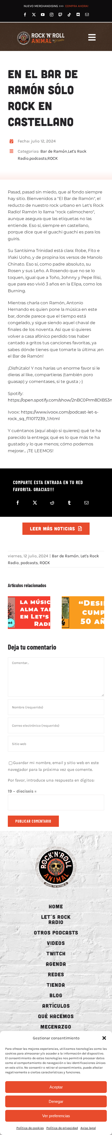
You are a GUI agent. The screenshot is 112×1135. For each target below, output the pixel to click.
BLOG (56, 995)
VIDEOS (56, 943)
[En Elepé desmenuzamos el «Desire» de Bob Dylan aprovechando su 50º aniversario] (83, 612)
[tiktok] (69, 14)
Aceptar (56, 1087)
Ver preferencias (56, 1116)
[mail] (87, 14)
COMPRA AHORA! (76, 6)
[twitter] (34, 14)
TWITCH (56, 953)
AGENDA (56, 964)
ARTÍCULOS (56, 1005)
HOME (56, 906)
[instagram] (51, 14)
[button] (104, 1038)
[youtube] (43, 14)
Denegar (56, 1101)
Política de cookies (30, 1128)
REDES (56, 974)
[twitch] (60, 14)
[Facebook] (17, 502)
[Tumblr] (69, 502)
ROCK (52, 158)
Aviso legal (88, 1128)
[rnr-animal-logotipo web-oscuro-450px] (56, 845)
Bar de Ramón (53, 151)
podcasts (38, 158)
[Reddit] (52, 502)
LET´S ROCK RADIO (56, 919)
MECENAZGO (55, 1026)
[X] (35, 502)
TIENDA (56, 985)
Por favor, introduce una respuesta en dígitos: (51, 780)
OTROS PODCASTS (56, 932)
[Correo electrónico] (86, 502)
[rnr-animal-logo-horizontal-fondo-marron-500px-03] (41, 31)
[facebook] (25, 14)
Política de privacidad (62, 1128)
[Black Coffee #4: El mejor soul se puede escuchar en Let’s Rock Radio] (29, 612)
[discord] (78, 14)
